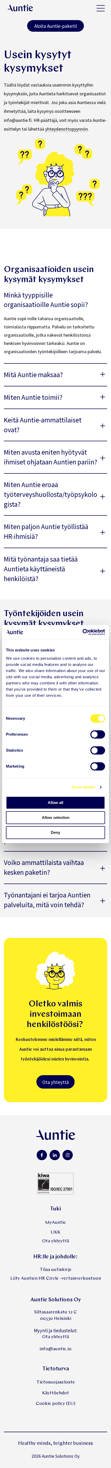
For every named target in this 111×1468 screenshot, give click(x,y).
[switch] (97, 734)
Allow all (55, 802)
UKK (55, 1232)
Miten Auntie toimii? (33, 397)
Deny (55, 832)
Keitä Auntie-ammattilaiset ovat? (43, 424)
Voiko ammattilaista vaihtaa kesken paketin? (44, 867)
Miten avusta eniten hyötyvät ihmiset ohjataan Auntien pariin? (50, 457)
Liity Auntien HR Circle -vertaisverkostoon (55, 1278)
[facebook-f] (42, 1155)
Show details (83, 787)
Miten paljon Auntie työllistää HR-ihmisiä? (46, 531)
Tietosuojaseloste (55, 1382)
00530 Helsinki (55, 1318)
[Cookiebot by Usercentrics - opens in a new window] (82, 632)
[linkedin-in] (55, 1155)
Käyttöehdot (55, 1393)
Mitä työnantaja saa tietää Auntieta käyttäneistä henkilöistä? (41, 569)
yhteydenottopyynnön (66, 129)
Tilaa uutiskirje (56, 1269)
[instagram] (67, 1155)
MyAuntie (55, 1222)
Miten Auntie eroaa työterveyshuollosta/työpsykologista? (50, 494)
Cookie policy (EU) (55, 1403)
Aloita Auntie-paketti (55, 26)
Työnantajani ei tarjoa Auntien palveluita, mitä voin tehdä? (47, 899)
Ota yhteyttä (55, 1082)
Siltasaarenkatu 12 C (55, 1312)
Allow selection (55, 817)
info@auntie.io (55, 1349)
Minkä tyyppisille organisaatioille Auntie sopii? (46, 300)
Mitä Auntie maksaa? (33, 374)
